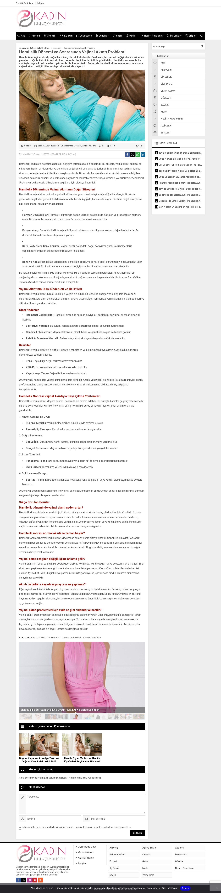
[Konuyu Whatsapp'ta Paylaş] (137, 154)
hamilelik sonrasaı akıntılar (45, 638)
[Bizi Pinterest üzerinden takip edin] (34, 880)
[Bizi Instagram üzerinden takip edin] (29, 880)
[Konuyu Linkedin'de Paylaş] (143, 154)
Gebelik (40, 48)
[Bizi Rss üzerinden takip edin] (40, 880)
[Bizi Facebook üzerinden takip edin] (18, 880)
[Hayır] (217, 888)
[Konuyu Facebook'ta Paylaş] (127, 154)
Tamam (185, 888)
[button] (25, 716)
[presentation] (23, 674)
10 (139, 716)
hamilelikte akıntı (72, 638)
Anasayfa (23, 48)
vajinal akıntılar (92, 638)
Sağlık (32, 48)
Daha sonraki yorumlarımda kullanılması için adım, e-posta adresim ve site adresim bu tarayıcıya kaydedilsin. (76, 827)
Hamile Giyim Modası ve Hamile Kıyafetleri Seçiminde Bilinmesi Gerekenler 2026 (82, 761)
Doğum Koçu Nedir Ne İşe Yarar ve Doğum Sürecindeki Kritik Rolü (39, 760)
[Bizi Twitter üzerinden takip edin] (23, 880)
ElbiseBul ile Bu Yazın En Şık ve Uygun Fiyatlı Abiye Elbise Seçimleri (60, 709)
